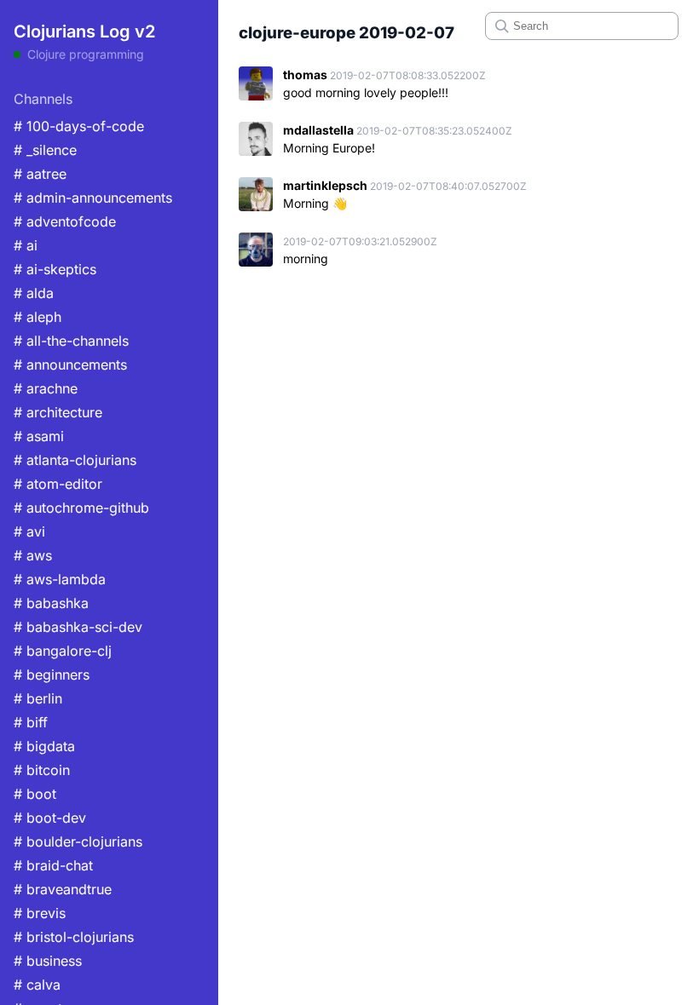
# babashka (51, 603)
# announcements (70, 364)
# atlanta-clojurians (75, 459)
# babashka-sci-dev (78, 626)
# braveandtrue (63, 889)
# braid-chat (53, 865)
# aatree (40, 173)
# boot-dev (50, 817)
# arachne (46, 388)
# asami (39, 436)
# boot (35, 793)
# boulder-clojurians (78, 841)
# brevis (40, 913)
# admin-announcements (93, 197)
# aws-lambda (60, 579)
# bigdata (44, 746)
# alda (34, 293)
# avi (29, 531)
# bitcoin (42, 769)
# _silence (45, 149)
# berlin (38, 698)
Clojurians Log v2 (84, 31)
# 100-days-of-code (79, 126)
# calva (37, 984)
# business (48, 960)
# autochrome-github (81, 507)
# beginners (52, 674)
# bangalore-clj (63, 650)
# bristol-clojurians (74, 936)
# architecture (58, 412)
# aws (33, 555)
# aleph (37, 316)
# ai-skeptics (55, 269)
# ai (26, 245)
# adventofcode (65, 221)
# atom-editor (58, 483)
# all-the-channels (71, 340)
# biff (31, 722)
